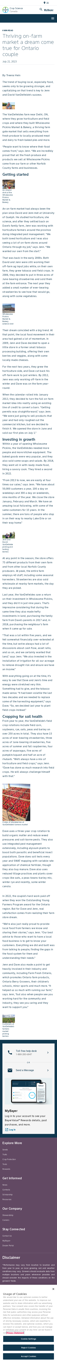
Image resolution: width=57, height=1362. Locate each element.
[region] (28, 1323)
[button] (28, 1052)
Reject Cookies (28, 1347)
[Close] (53, 1289)
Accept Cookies (28, 1356)
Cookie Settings (28, 1339)
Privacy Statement (15, 1332)
